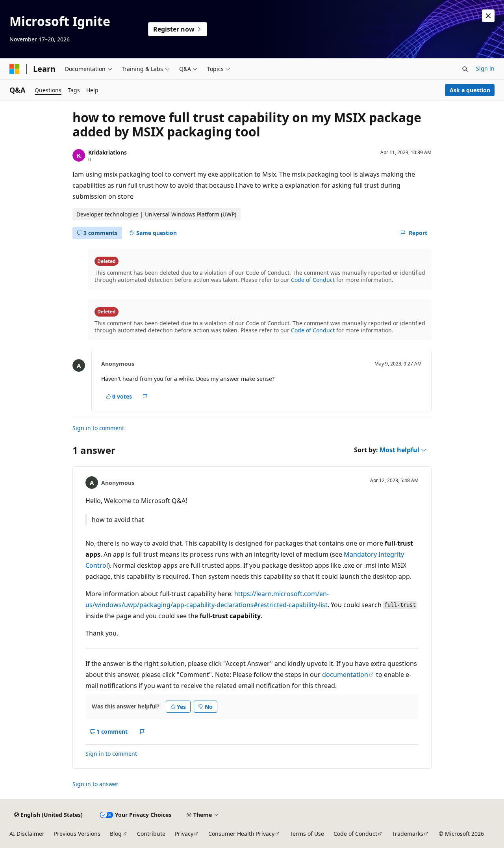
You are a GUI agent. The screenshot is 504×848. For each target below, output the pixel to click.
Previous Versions (77, 833)
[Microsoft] (14, 69)
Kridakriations (107, 152)
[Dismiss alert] (488, 15)
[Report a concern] (145, 396)
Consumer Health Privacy (241, 833)
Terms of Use (307, 833)
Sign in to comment (98, 428)
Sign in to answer (95, 784)
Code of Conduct (313, 279)
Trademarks (407, 833)
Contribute (151, 833)
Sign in (485, 68)
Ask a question (470, 90)
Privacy (184, 833)
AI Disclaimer (26, 833)
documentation (345, 674)
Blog (116, 833)
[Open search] (465, 69)
